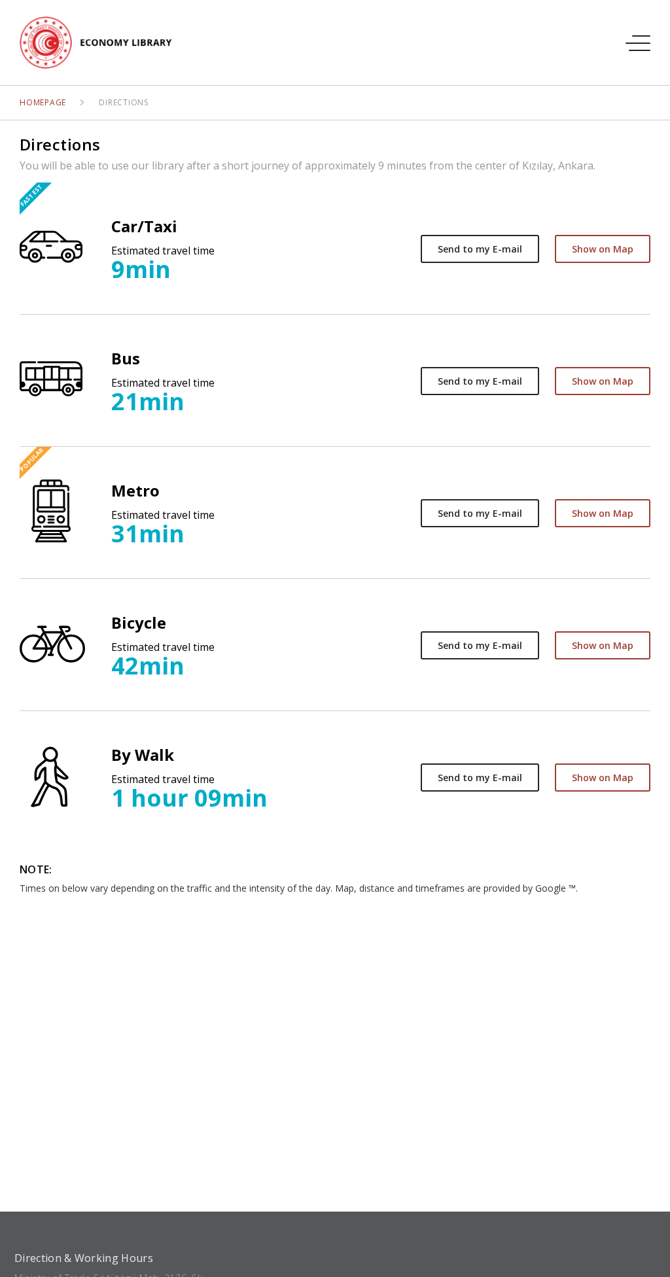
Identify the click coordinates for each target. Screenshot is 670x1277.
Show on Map (602, 249)
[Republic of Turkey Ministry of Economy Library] (103, 42)
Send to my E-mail (480, 249)
